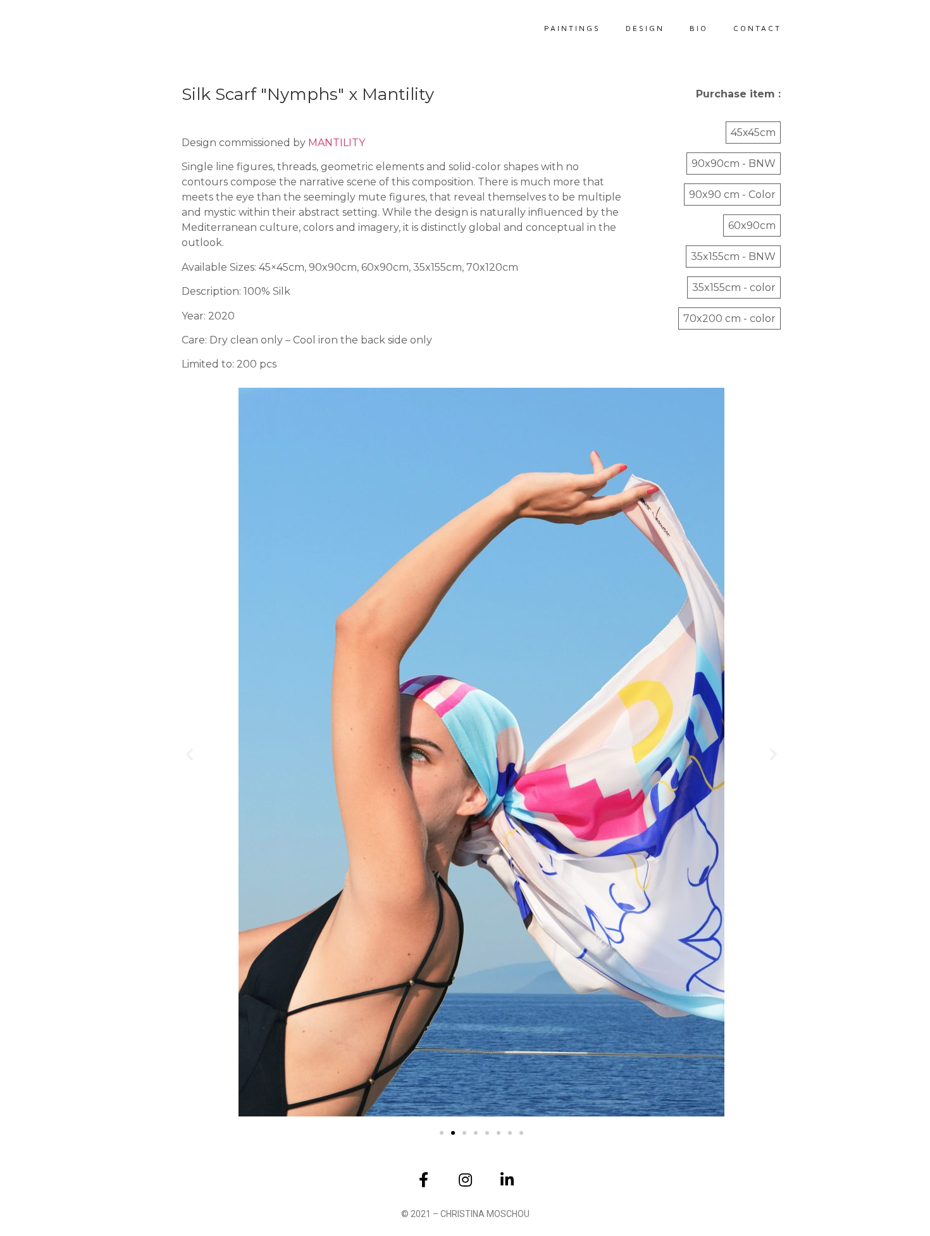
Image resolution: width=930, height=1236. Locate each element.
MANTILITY (336, 143)
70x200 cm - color (729, 318)
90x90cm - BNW (733, 164)
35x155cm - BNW (733, 256)
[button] (189, 754)
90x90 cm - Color (732, 194)
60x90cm (752, 225)
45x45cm (753, 133)
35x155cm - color (734, 287)
